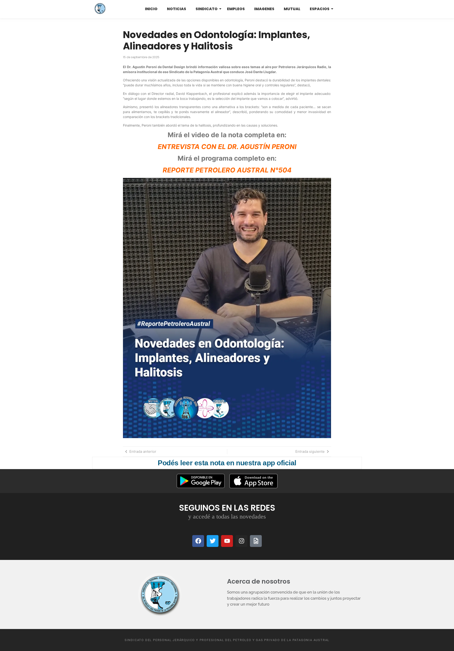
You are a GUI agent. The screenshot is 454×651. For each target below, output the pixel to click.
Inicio (151, 9)
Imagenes (264, 9)
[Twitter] (212, 541)
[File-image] (256, 541)
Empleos (236, 9)
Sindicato (207, 9)
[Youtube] (227, 541)
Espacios (319, 9)
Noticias (176, 9)
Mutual (292, 9)
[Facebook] (198, 541)
